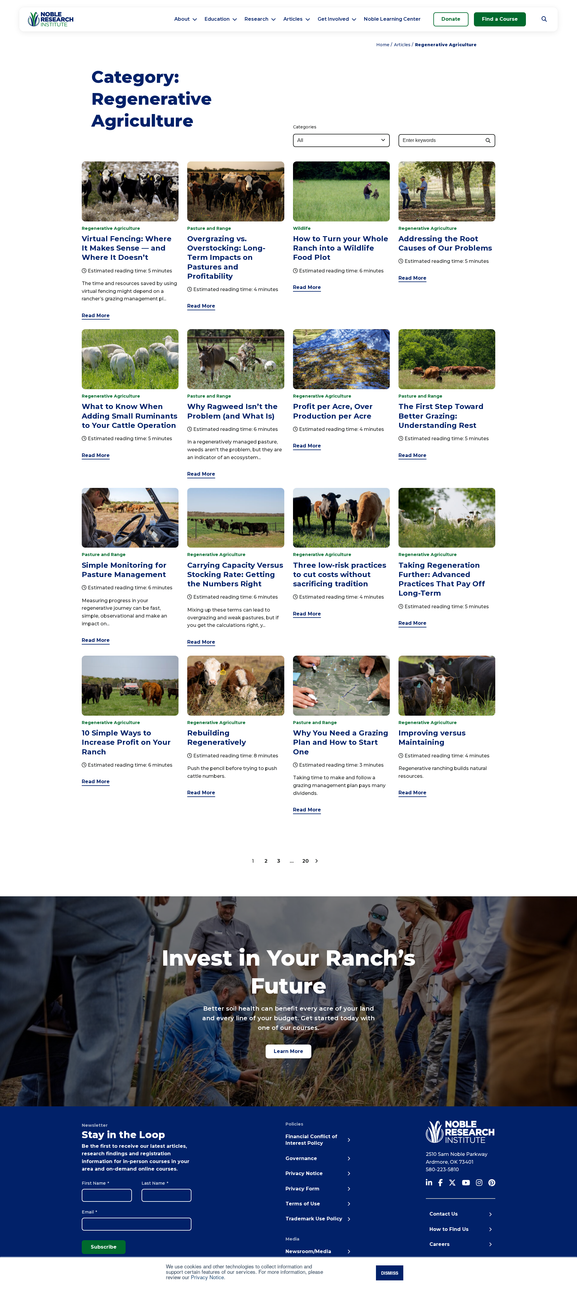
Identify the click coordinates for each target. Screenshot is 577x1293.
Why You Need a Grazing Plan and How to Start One (340, 742)
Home (382, 44)
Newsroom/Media (308, 1251)
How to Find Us (449, 1229)
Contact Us (443, 1214)
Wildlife (302, 228)
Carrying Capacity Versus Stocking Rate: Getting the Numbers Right (235, 574)
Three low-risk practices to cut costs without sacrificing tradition (339, 574)
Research (256, 19)
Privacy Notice (207, 1277)
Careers (439, 1244)
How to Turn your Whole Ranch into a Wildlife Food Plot (340, 248)
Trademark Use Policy (313, 1219)
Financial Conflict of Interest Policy (311, 1140)
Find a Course (500, 19)
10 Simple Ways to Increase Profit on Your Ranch (126, 742)
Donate (450, 19)
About (182, 19)
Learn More (288, 1051)
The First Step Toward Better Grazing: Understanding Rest (441, 415)
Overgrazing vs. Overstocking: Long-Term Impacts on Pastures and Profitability (226, 257)
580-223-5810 (442, 1169)
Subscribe (104, 1247)
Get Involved (333, 19)
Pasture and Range (209, 228)
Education (217, 19)
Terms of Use (302, 1204)
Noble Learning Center (392, 19)
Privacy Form (302, 1189)
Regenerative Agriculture (111, 228)
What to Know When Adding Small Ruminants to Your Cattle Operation (129, 415)
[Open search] (544, 19)
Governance (301, 1158)
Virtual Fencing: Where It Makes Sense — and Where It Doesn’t (127, 248)
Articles (293, 19)
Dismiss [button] (389, 1273)
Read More (96, 315)
